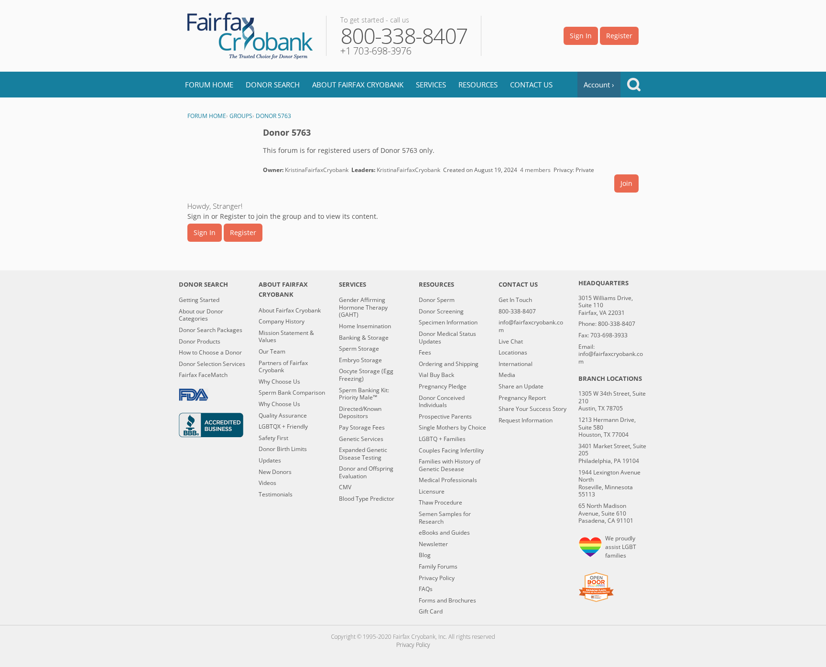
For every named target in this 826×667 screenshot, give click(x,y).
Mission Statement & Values (286, 336)
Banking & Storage (364, 338)
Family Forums (438, 566)
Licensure (432, 491)
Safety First (273, 438)
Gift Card (431, 611)
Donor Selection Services (212, 364)
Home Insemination (365, 326)
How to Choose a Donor (210, 352)
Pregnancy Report (522, 398)
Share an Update (521, 386)
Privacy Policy (437, 578)
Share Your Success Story (532, 409)
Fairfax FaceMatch (203, 375)
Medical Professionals (448, 480)
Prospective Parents (445, 416)
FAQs (426, 589)
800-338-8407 (517, 311)
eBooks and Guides (444, 533)
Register (619, 35)
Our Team (272, 351)
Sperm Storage (359, 349)
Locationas (513, 352)
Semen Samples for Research (445, 517)
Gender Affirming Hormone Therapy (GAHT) (363, 307)
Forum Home (209, 84)
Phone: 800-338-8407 (606, 324)
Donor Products (199, 341)
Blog (425, 555)
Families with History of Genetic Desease (449, 465)
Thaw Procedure (440, 502)
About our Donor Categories (201, 315)
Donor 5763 (287, 132)
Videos (267, 483)
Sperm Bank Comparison (292, 393)
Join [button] (626, 183)
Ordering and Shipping (448, 364)
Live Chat (511, 341)
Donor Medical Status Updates (447, 337)
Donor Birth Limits (283, 449)
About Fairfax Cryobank (357, 84)
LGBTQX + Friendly (283, 426)
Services (431, 84)
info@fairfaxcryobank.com (531, 326)
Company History (281, 321)
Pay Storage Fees (362, 427)
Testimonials (276, 494)
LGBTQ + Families (442, 439)
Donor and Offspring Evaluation (366, 472)
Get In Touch (515, 300)
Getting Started (199, 300)
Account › (599, 84)
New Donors (275, 472)
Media (507, 375)
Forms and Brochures (447, 600)
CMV (345, 487)
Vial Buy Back (436, 375)
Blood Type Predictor (366, 499)
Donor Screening (441, 311)
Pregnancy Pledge (443, 386)
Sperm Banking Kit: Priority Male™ (364, 394)
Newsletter (433, 544)
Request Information (526, 420)
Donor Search (273, 84)
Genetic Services (361, 439)
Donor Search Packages (210, 330)
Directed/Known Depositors (360, 412)
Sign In (581, 35)
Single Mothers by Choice (452, 427)
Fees (425, 352)
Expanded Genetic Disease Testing (363, 453)
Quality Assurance (283, 416)
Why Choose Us (279, 382)
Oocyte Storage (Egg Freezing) (366, 374)
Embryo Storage (360, 360)
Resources (478, 84)
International (516, 364)
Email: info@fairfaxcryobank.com (610, 354)
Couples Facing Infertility (451, 450)
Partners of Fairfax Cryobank (283, 366)
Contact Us (531, 84)
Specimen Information (448, 322)
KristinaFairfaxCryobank (316, 170)
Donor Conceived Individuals (442, 401)
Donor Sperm (437, 300)
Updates (270, 460)
